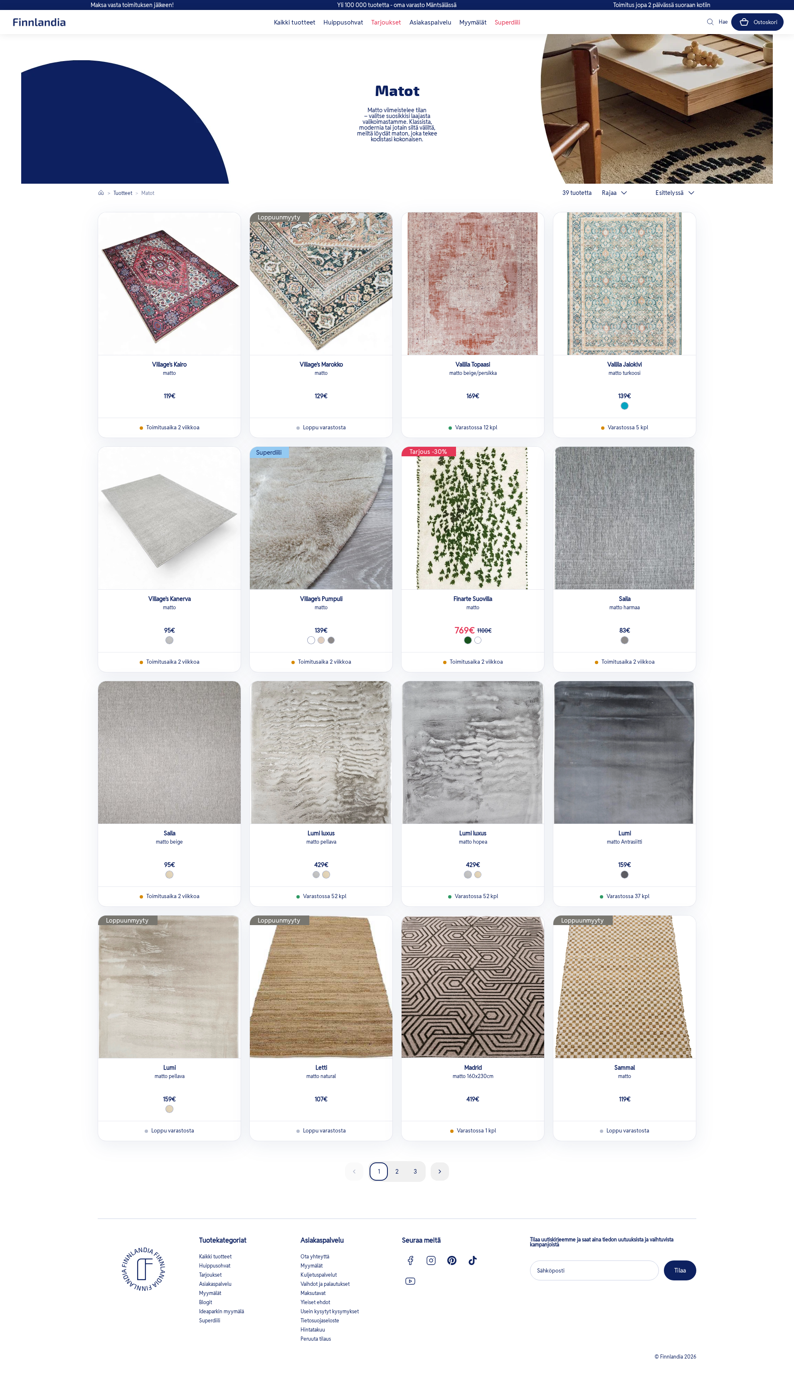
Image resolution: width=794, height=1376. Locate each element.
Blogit (205, 1302)
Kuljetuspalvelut (319, 1275)
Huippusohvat (343, 22)
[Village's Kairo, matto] (169, 283)
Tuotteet (122, 193)
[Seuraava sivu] (440, 1171)
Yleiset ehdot (315, 1302)
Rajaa (609, 193)
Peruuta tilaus (316, 1339)
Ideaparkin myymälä (221, 1311)
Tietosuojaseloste (320, 1320)
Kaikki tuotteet (295, 22)
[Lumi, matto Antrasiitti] (624, 752)
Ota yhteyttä (315, 1256)
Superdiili (507, 22)
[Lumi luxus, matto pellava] (321, 752)
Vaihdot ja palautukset (325, 1284)
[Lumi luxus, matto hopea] (473, 752)
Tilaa (680, 1270)
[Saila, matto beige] (169, 752)
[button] (716, 22)
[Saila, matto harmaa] (624, 518)
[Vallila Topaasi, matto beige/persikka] (473, 283)
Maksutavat (313, 1293)
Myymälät (473, 22)
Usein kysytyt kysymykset (330, 1311)
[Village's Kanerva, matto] (169, 518)
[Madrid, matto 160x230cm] (473, 986)
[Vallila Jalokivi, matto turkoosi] (624, 283)
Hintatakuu (313, 1330)
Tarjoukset (386, 22)
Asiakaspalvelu (430, 22)
